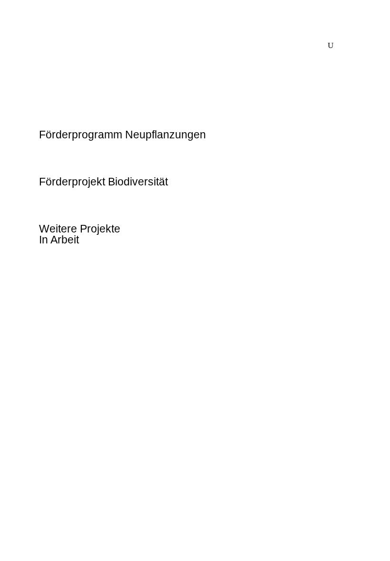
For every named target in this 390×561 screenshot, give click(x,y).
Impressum (60, 441)
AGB (48, 456)
